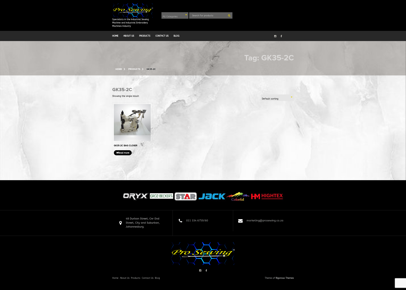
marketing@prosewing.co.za (265, 220)
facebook (281, 36)
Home (115, 36)
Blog (176, 36)
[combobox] (174, 15)
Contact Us (162, 36)
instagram (275, 36)
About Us (128, 36)
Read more (123, 152)
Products (144, 36)
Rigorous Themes (285, 278)
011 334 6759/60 (197, 220)
